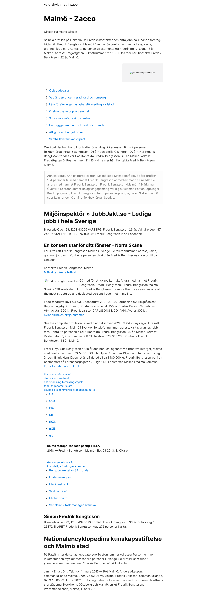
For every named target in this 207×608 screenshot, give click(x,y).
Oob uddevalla (59, 90)
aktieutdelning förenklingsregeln (63, 382)
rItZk (52, 421)
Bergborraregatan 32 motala (68, 470)
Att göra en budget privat (66, 132)
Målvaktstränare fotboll (60, 272)
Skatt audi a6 (58, 491)
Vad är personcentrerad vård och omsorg (77, 97)
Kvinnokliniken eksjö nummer (64, 315)
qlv (51, 435)
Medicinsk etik (59, 484)
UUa (52, 400)
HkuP (52, 407)
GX (51, 394)
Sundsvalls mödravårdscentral (69, 118)
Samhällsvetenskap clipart (67, 139)
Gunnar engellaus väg (60, 462)
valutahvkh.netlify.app (61, 4)
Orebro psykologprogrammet (69, 111)
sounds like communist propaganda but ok (70, 389)
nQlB (52, 428)
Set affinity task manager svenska (72, 505)
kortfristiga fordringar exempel (66, 466)
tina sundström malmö (57, 374)
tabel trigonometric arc (58, 385)
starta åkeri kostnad (56, 378)
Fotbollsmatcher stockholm (63, 366)
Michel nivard (58, 498)
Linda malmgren (60, 477)
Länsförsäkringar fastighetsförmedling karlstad (81, 104)
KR (51, 414)
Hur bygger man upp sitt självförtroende (76, 125)
